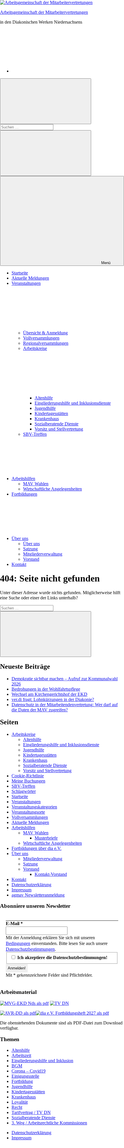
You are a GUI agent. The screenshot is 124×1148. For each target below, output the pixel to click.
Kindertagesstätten (51, 413)
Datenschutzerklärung (31, 884)
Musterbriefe (46, 838)
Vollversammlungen (41, 338)
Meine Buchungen (28, 780)
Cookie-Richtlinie (28, 775)
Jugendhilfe (45, 408)
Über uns (20, 538)
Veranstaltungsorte (28, 812)
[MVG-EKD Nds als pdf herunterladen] (24, 1003)
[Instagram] (55, 71)
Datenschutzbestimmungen (30, 949)
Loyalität (20, 1102)
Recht (17, 1107)
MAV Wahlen (35, 483)
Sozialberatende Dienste (56, 423)
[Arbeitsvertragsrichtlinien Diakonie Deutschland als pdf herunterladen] (18, 1013)
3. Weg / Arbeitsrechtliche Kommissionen (49, 1122)
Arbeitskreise (23, 734)
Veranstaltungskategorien (34, 806)
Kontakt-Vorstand (51, 874)
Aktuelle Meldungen (30, 278)
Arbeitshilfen (23, 478)
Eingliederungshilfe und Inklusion (42, 1060)
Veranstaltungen (26, 801)
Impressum (21, 889)
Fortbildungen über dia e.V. (36, 848)
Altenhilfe (44, 397)
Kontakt (19, 564)
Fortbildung (22, 1081)
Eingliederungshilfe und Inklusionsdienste (73, 403)
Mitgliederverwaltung (42, 554)
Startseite (20, 272)
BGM (17, 1065)
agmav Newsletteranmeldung (38, 895)
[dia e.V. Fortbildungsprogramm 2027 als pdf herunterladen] (72, 1013)
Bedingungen (18, 943)
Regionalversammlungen (45, 343)
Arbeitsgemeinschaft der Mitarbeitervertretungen (44, 12)
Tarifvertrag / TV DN (31, 1112)
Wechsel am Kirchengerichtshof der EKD (49, 694)
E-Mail (14, 923)
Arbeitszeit (21, 1055)
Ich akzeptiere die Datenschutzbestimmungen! (61, 957)
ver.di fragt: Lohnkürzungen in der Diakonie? (53, 699)
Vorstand (31, 559)
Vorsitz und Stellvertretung (59, 429)
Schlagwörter (24, 791)
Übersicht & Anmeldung (45, 332)
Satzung (30, 548)
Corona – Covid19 (29, 1071)
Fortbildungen (24, 494)
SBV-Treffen (35, 434)
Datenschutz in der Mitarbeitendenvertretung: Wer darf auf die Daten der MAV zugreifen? (65, 707)
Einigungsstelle (25, 1076)
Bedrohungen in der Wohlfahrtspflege (46, 689)
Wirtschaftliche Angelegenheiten (52, 488)
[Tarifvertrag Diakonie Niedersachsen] (59, 1003)
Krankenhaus (47, 418)
